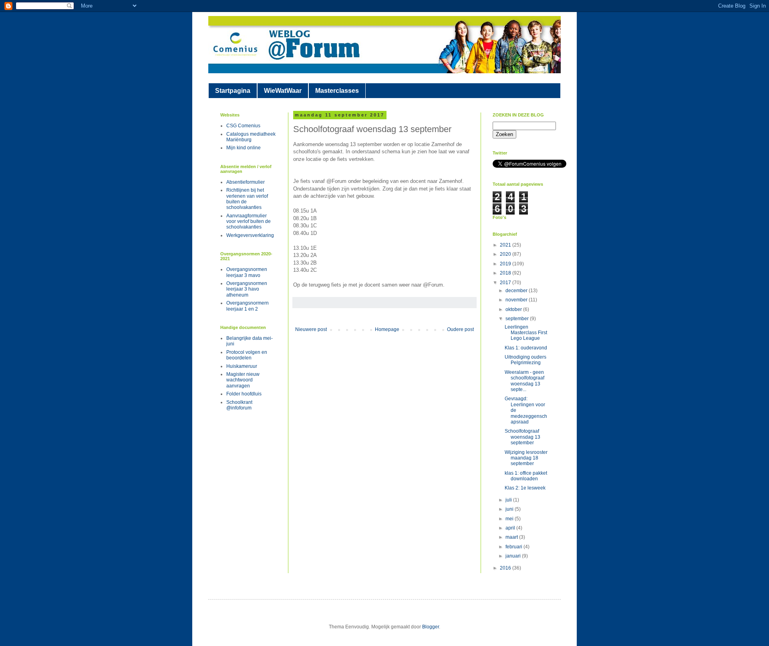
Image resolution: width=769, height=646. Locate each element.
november (517, 300)
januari (513, 556)
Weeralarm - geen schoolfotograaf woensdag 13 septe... (524, 380)
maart (512, 537)
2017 (506, 282)
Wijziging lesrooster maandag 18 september (526, 458)
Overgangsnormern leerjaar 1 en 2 (247, 305)
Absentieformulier (245, 182)
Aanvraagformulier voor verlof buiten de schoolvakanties (248, 221)
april (510, 528)
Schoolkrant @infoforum (239, 405)
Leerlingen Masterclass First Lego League (526, 332)
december (517, 290)
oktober (514, 309)
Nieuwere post (311, 329)
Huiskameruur (241, 366)
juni (510, 509)
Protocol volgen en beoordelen (246, 355)
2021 (506, 245)
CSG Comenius (243, 125)
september (517, 318)
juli (509, 500)
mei (510, 519)
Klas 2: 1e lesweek (525, 488)
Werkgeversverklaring (250, 235)
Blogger (430, 627)
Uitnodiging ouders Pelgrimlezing (525, 359)
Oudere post (460, 329)
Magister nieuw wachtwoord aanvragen (243, 380)
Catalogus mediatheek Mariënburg (251, 136)
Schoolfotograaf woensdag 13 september (522, 436)
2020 (506, 254)
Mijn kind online (243, 147)
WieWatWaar (283, 90)
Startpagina (232, 90)
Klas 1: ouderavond (526, 348)
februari (514, 547)
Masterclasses (337, 90)
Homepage (387, 329)
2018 (506, 273)
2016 (506, 568)
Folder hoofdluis (244, 394)
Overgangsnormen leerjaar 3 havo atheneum (246, 289)
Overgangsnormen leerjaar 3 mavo (246, 272)
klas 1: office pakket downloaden (526, 475)
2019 (506, 264)
